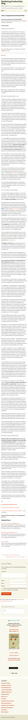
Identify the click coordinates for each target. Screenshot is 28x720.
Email (3, 583)
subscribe (5, 590)
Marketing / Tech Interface (7, 700)
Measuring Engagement (7, 707)
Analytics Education (6, 685)
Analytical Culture (5, 683)
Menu (2, 10)
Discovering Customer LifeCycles (10, 555)
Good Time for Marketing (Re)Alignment (10, 523)
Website (3, 586)
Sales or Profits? (5, 541)
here (25, 21)
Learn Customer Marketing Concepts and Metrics (12, 510)
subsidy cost (4, 50)
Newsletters (4, 709)
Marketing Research (6, 703)
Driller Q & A (4, 696)
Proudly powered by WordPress (8, 717)
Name (3, 580)
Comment (4, 571)
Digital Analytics (5, 694)
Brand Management (6, 687)
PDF (5, 517)
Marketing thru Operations (7, 705)
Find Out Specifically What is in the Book (10, 507)
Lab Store (3, 698)
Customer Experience (6, 689)
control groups (16, 208)
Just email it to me (14, 626)
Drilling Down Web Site (14, 655)
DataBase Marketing (6, 692)
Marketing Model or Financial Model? (16, 557)
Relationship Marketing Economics (9, 532)
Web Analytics (4, 712)
